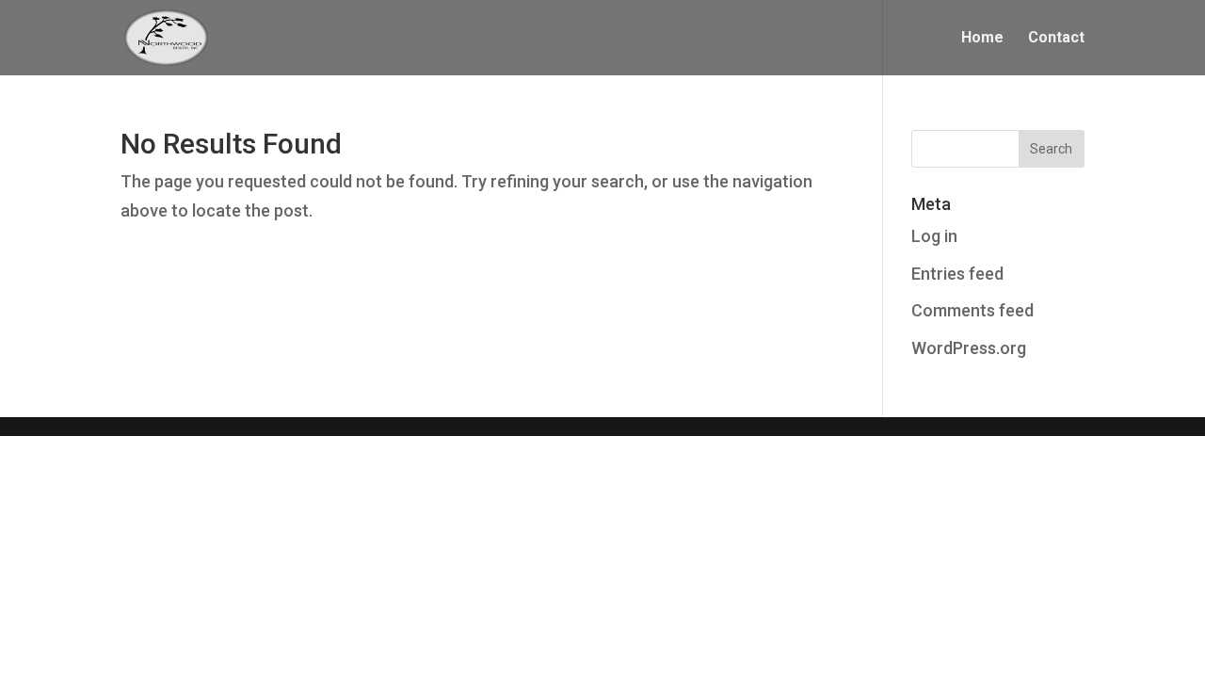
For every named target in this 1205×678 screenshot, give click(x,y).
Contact (1056, 38)
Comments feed (972, 310)
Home (982, 38)
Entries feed (957, 273)
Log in (934, 236)
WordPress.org (968, 348)
